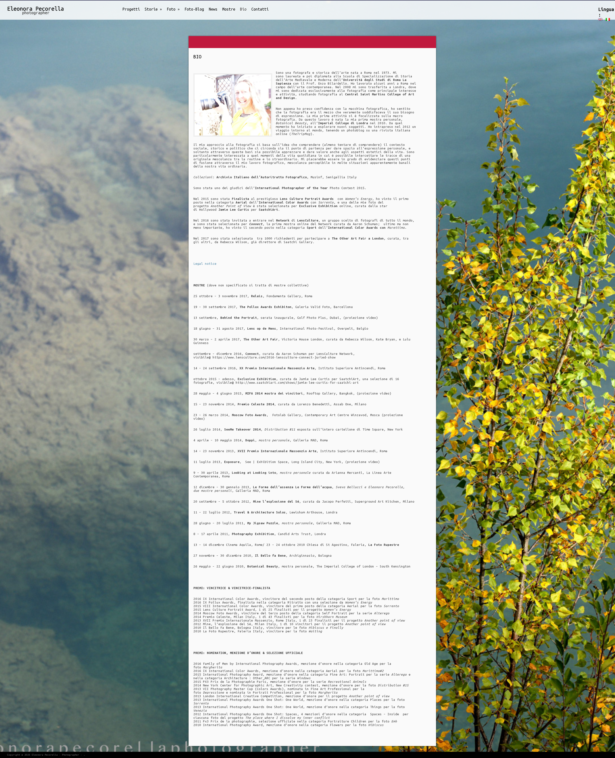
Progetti (131, 9)
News (213, 9)
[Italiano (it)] (608, 19)
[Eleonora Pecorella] (30, 9)
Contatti (260, 9)
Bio (243, 9)
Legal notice (204, 263)
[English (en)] (600, 19)
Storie (153, 9)
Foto (173, 9)
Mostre (228, 9)
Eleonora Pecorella (45, 754)
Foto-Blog (194, 9)
